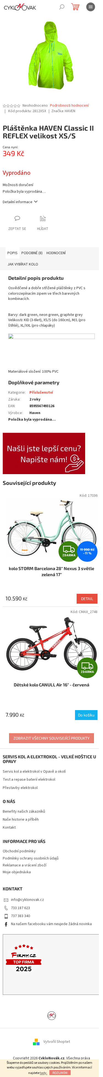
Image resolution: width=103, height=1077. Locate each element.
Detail (87, 598)
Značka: (63, 111)
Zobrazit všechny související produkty (51, 738)
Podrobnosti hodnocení (69, 105)
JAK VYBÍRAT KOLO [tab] (22, 264)
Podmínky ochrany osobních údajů (31, 858)
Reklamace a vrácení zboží (24, 865)
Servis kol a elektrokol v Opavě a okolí (34, 771)
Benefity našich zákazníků (24, 811)
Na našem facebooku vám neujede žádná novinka (51, 924)
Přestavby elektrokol (20, 788)
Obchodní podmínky (19, 851)
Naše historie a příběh (21, 819)
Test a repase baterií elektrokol (29, 779)
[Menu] (90, 6)
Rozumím (60, 1073)
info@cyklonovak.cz (27, 900)
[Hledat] (61, 6)
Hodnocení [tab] (56, 253)
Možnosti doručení (18, 185)
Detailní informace (17, 202)
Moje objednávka (17, 872)
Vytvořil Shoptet (56, 1041)
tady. (43, 1073)
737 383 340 (20, 916)
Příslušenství (41, 392)
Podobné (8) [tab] (32, 253)
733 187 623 (20, 908)
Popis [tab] (12, 253)
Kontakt (9, 827)
